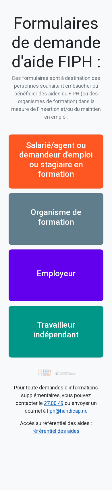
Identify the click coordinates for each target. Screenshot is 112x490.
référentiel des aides (56, 431)
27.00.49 (53, 403)
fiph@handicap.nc (67, 411)
